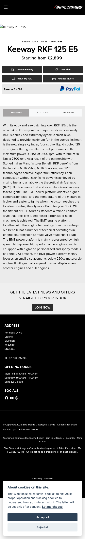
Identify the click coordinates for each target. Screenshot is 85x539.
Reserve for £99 (13, 89)
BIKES (44, 41)
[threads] (17, 398)
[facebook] (7, 398)
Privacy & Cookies (28, 429)
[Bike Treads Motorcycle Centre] (68, 7)
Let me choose (52, 506)
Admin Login (9, 429)
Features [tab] (16, 112)
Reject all (42, 527)
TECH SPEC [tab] (69, 112)
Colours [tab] (42, 112)
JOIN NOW (42, 307)
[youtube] (12, 398)
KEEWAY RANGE (30, 41)
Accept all (42, 517)
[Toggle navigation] (6, 7)
